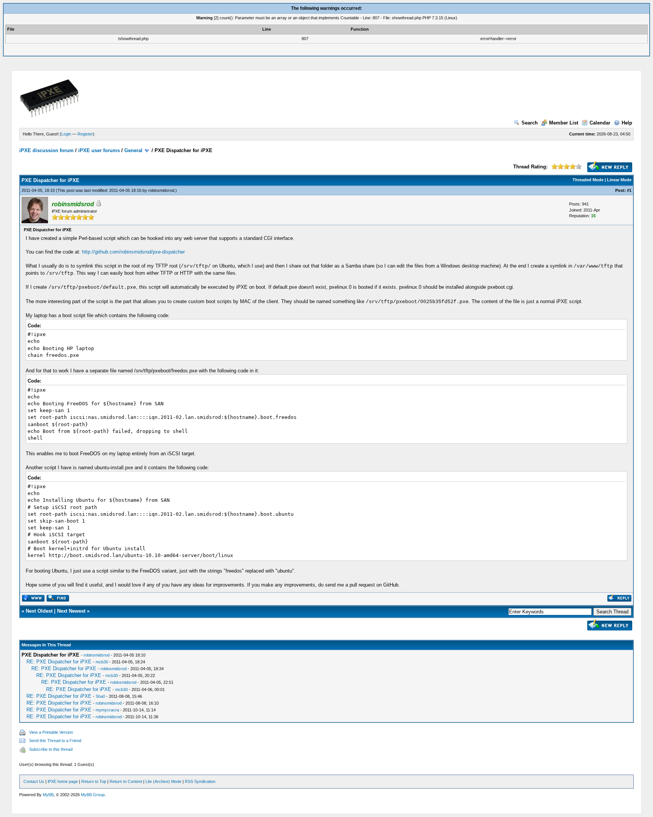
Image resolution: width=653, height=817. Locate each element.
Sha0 (100, 696)
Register (85, 134)
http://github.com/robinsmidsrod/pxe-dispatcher (133, 252)
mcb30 (102, 662)
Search (529, 123)
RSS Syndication (200, 781)
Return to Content (126, 781)
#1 (629, 190)
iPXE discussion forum (46, 150)
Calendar (600, 123)
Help (627, 123)
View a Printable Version (51, 732)
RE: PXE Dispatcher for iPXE (58, 661)
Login (66, 134)
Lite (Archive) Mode (163, 781)
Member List (563, 123)
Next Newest (71, 611)
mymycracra (107, 710)
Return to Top (93, 781)
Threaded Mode (588, 179)
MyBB (48, 794)
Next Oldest (39, 611)
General (133, 150)
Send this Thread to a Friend (55, 740)
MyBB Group (93, 794)
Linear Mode (619, 179)
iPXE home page (63, 781)
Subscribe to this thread (51, 749)
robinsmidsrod (161, 190)
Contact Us (33, 781)
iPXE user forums (99, 150)
